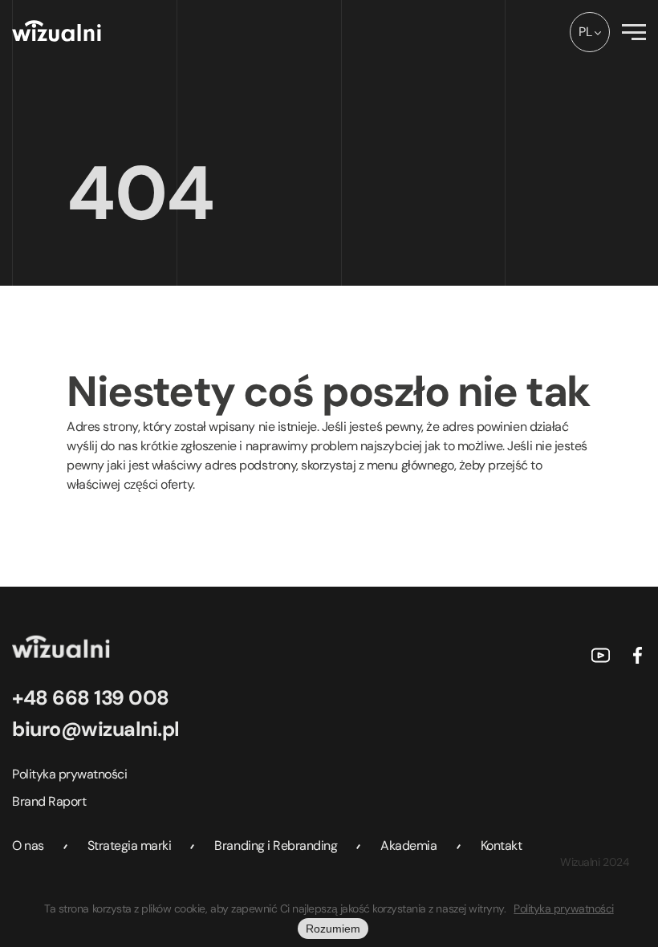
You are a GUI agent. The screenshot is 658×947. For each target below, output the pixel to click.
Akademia (408, 845)
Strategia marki (129, 845)
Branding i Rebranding (275, 845)
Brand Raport (49, 801)
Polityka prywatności (69, 774)
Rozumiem (333, 928)
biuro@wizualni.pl (96, 729)
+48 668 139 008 (90, 698)
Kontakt (501, 845)
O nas (28, 845)
